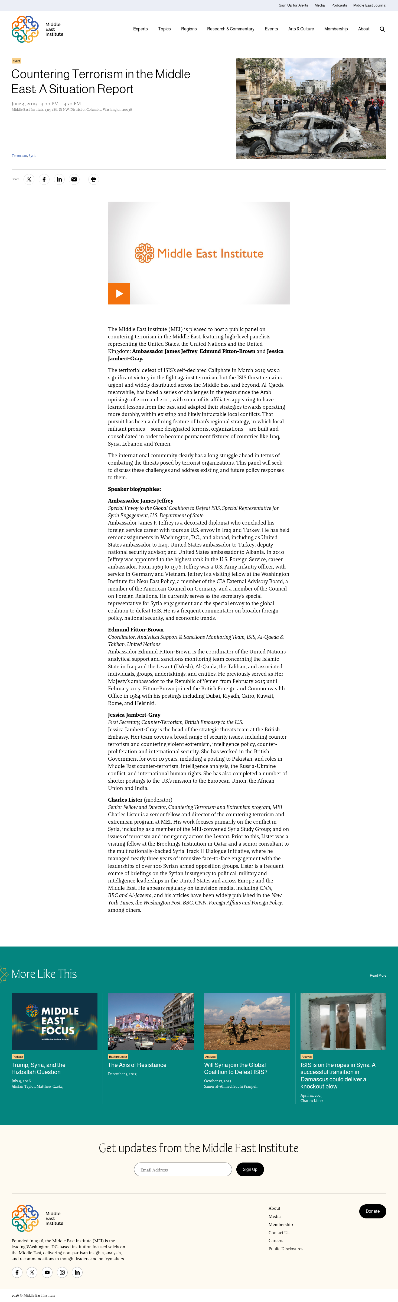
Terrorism (19, 156)
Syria (32, 156)
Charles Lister (312, 1100)
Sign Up (250, 1169)
